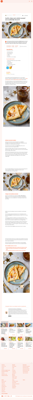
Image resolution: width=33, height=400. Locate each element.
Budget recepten (14, 376)
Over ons (3, 367)
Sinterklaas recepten (15, 381)
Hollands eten (3, 391)
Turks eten (3, 383)
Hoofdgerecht (14, 372)
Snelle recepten (14, 378)
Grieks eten (3, 382)
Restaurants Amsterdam (26, 366)
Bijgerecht (13, 374)
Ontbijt (13, 367)
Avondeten (13, 370)
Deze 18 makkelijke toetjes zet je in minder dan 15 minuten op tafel (16, 247)
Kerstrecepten (14, 366)
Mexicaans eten (4, 381)
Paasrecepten (14, 386)
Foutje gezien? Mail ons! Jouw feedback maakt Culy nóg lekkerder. (15, 306)
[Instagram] (9, 316)
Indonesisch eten (4, 386)
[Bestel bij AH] (7, 68)
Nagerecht (13, 375)
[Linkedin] (10, 316)
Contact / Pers (4, 366)
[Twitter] (8, 316)
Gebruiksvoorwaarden (5, 375)
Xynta (31, 396)
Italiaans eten (3, 385)
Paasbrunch (14, 387)
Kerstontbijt (13, 385)
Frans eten (3, 390)
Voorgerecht (14, 371)
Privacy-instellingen (5, 393)
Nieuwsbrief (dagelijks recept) (6, 370)
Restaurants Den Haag (26, 370)
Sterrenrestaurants (25, 371)
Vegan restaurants (25, 372)
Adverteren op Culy (4, 374)
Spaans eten (3, 387)
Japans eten (3, 389)
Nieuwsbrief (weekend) (5, 371)
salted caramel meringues (17, 79)
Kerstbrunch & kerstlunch (15, 383)
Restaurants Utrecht (25, 367)
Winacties (3, 372)
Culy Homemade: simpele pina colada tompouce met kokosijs (16, 250)
